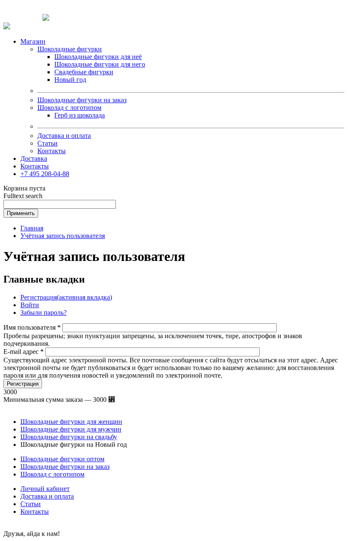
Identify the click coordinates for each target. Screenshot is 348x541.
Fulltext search (22, 195)
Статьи (47, 143)
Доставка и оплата (64, 135)
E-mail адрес (23, 351)
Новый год (70, 79)
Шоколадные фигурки (69, 49)
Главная (31, 228)
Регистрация (66, 297)
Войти (29, 304)
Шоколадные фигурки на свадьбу (68, 436)
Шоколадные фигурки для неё (98, 56)
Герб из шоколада (79, 115)
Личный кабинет (45, 488)
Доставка (33, 158)
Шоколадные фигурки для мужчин (70, 429)
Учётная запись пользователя (62, 235)
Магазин (32, 41)
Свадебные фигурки (83, 72)
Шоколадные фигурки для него (99, 64)
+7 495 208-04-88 (44, 173)
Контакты (51, 150)
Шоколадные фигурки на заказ (81, 100)
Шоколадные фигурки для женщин (71, 421)
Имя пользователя (32, 327)
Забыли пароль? (43, 312)
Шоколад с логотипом (69, 107)
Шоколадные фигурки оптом (62, 459)
